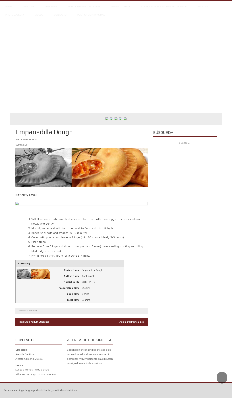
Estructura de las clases (84, 6)
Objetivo (28, 6)
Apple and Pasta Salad (131, 321)
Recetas (203, 6)
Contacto (60, 14)
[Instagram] (116, 118)
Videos (39, 14)
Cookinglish (22, 145)
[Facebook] (107, 118)
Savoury (33, 310)
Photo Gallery (14, 14)
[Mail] (125, 118)
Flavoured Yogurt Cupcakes (34, 321)
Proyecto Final (120, 6)
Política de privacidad (91, 14)
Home (8, 6)
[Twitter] (111, 118)
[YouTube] (121, 118)
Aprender (51, 6)
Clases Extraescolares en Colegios (164, 6)
